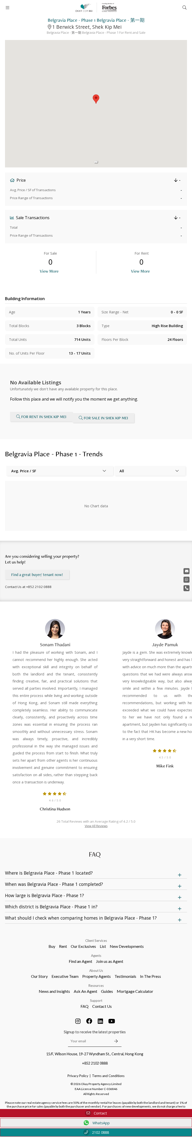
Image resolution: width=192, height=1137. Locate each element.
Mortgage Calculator (135, 991)
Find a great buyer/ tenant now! (37, 574)
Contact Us (102, 1006)
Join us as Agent (109, 961)
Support (96, 1001)
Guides (107, 991)
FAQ (84, 1006)
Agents (96, 956)
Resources (96, 986)
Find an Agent (80, 961)
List (103, 946)
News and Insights (54, 991)
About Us (96, 971)
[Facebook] (89, 1021)
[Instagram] (78, 1021)
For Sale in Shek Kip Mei (106, 418)
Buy (51, 946)
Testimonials (125, 976)
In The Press (150, 976)
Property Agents (96, 976)
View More (49, 271)
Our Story (39, 976)
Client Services (96, 941)
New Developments (127, 946)
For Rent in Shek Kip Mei (43, 416)
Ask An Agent (85, 991)
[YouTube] (112, 1021)
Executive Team (65, 976)
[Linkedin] (100, 1021)
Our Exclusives (83, 946)
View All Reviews (96, 826)
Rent (63, 946)
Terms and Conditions (108, 1076)
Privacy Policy (78, 1076)
